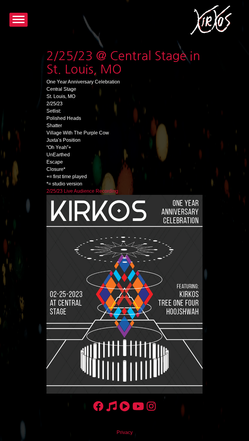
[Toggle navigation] (18, 20)
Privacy (125, 432)
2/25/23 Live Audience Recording (82, 191)
